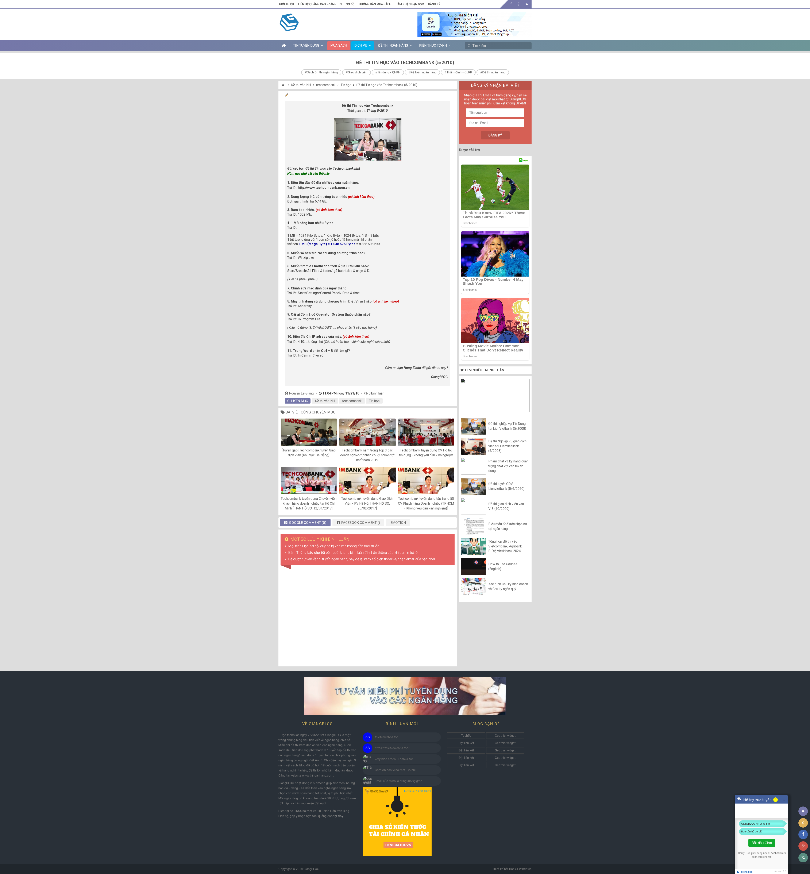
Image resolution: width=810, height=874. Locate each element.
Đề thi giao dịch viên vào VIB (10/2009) (506, 506)
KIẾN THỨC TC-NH (433, 45)
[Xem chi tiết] (474, 35)
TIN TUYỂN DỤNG (306, 45)
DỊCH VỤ (360, 45)
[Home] (284, 85)
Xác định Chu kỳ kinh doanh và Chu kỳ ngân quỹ (508, 586)
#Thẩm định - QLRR (458, 72)
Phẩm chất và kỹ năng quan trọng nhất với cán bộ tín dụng (508, 466)
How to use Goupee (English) (502, 566)
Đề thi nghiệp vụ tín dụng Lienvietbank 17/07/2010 (495, 396)
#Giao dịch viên (356, 72)
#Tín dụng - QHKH (387, 72)
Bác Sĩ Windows (520, 869)
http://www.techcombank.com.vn (324, 188)
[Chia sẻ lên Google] (803, 846)
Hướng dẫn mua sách (375, 4)
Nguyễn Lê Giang (301, 393)
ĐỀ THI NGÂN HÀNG (393, 45)
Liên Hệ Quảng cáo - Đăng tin (320, 4)
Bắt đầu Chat (762, 843)
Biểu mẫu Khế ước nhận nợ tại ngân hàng (507, 526)
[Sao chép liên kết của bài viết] (803, 857)
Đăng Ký (434, 4)
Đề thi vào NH (301, 85)
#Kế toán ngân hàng (422, 72)
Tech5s (466, 736)
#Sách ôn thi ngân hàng (321, 72)
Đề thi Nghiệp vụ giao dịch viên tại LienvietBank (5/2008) (507, 446)
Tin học (346, 85)
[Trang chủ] (803, 811)
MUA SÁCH (338, 45)
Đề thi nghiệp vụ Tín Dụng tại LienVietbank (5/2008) (507, 426)
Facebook (775, 853)
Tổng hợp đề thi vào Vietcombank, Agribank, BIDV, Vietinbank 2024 (505, 546)
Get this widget (505, 736)
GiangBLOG (311, 869)
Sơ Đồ (350, 4)
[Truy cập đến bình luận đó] (367, 737)
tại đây (338, 816)
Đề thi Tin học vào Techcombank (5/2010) (386, 85)
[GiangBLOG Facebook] (511, 4)
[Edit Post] (287, 96)
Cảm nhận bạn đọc (410, 4)
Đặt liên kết (466, 743)
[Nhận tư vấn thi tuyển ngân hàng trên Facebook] (405, 696)
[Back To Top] (803, 799)
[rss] (526, 4)
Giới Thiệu (286, 4)
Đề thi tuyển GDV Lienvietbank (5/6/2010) (506, 486)
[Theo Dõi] (519, 4)
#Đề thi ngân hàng (492, 72)
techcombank (326, 85)
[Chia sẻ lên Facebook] (803, 834)
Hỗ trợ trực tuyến (757, 799)
